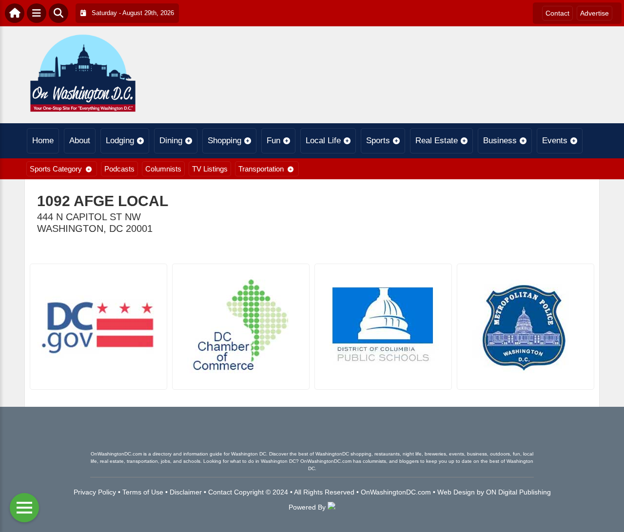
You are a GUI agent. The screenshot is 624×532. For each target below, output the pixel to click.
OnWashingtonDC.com (396, 492)
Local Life (323, 140)
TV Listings (210, 169)
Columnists (163, 169)
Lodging (120, 140)
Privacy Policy (95, 492)
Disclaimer (186, 492)
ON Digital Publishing (518, 492)
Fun (273, 140)
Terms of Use (142, 492)
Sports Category (56, 169)
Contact (557, 13)
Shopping (224, 140)
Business (500, 140)
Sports (378, 140)
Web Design (456, 492)
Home (43, 140)
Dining (170, 140)
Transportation (261, 169)
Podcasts (119, 169)
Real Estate (436, 140)
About (79, 140)
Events (554, 140)
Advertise (594, 13)
